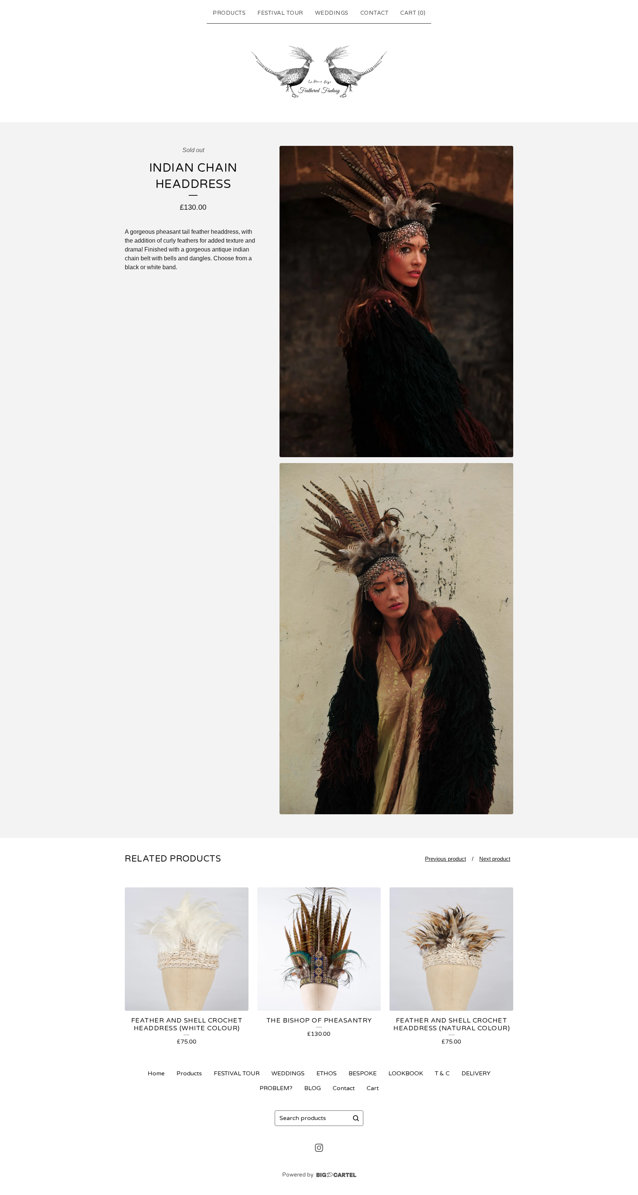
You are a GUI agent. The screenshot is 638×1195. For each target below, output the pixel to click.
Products (229, 13)
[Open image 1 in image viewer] (396, 302)
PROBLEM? (276, 1088)
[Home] (319, 71)
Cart (373, 1088)
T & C (442, 1073)
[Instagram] (319, 1148)
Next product (494, 859)
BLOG (312, 1088)
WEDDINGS (332, 13)
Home (156, 1073)
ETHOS (326, 1073)
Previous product (445, 859)
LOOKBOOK (405, 1073)
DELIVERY (476, 1073)
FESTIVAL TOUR (280, 13)
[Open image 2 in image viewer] (396, 638)
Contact (374, 13)
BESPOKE (363, 1073)
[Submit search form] (355, 1118)
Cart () (412, 13)
